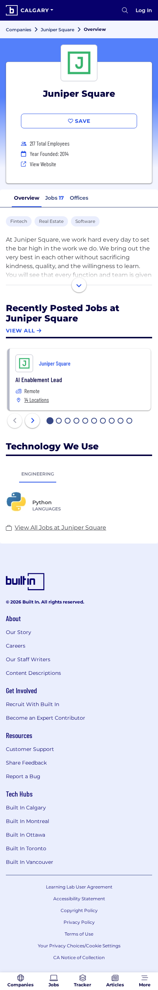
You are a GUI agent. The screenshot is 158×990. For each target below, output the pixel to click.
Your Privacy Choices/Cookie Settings (79, 945)
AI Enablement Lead (38, 379)
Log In (144, 10)
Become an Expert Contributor (45, 718)
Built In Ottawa (25, 834)
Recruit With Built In (32, 704)
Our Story (18, 632)
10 (129, 421)
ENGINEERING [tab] (37, 474)
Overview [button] (26, 198)
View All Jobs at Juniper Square (60, 527)
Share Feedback (26, 762)
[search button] (125, 10)
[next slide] (32, 420)
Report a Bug (23, 776)
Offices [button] (79, 198)
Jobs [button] (54, 198)
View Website (43, 163)
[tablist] (79, 473)
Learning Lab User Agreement (79, 887)
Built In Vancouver (29, 862)
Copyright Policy (79, 910)
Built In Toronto (26, 848)
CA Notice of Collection (79, 957)
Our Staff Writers (28, 659)
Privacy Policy (79, 922)
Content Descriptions (33, 673)
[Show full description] (79, 285)
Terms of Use (79, 934)
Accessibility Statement (79, 898)
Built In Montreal (27, 821)
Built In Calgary (26, 807)
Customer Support (30, 749)
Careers (15, 645)
